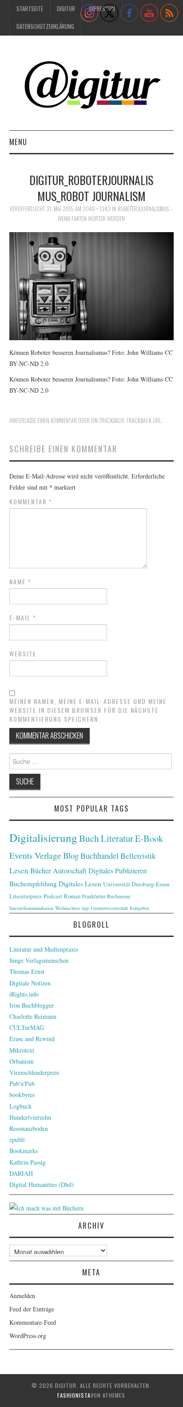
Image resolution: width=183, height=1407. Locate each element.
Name (20, 581)
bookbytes (22, 1094)
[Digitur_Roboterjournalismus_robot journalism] (91, 285)
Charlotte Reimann (32, 1016)
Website (22, 653)
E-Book (149, 838)
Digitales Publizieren (117, 871)
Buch (89, 838)
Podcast (53, 896)
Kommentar (30, 501)
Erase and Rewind (32, 1038)
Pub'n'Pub (22, 1083)
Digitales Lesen (80, 883)
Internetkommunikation (31, 908)
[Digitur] (91, 86)
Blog (71, 855)
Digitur (66, 8)
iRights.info (24, 994)
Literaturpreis (25, 896)
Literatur (117, 838)
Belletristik (138, 855)
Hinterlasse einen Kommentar (43, 420)
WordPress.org (27, 1335)
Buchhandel (99, 855)
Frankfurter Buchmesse (106, 896)
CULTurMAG (26, 1027)
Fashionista (74, 1395)
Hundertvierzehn (30, 1117)
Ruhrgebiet (139, 908)
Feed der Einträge (31, 1309)
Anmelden (22, 1295)
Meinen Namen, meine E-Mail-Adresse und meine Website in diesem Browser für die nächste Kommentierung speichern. (88, 710)
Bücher (40, 871)
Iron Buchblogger (31, 1005)
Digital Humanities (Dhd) (41, 1184)
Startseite (29, 8)
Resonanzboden (28, 1128)
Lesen (18, 870)
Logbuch (20, 1106)
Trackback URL (144, 420)
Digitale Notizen (30, 983)
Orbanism (21, 1061)
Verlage (48, 855)
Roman (72, 896)
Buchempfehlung (33, 883)
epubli (17, 1139)
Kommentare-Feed (32, 1322)
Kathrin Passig (27, 1162)
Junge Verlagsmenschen (38, 960)
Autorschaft (70, 871)
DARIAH (21, 1173)
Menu (18, 141)
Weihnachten (67, 908)
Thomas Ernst (26, 971)
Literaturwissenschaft (109, 908)
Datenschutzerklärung (45, 26)
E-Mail (22, 617)
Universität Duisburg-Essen (136, 884)
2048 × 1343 (97, 209)
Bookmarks (23, 1150)
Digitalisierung (43, 837)
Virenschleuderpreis (34, 1072)
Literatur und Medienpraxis (43, 949)
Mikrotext (21, 1050)
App (85, 908)
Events (21, 855)
